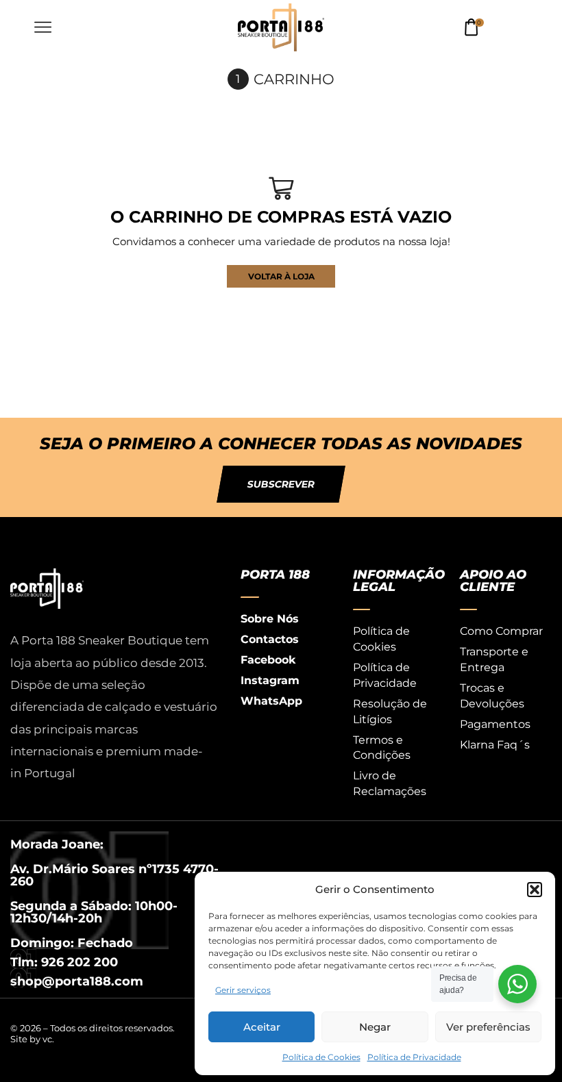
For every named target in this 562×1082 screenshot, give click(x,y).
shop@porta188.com (76, 981)
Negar (375, 1026)
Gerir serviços (243, 990)
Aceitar (261, 1026)
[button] (534, 889)
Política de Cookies (321, 1057)
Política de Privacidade (414, 1057)
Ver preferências (488, 1026)
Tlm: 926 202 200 (64, 962)
